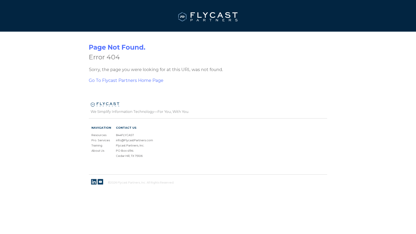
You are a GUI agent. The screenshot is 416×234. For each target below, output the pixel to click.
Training (96, 145)
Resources (98, 135)
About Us (97, 150)
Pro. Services (100, 140)
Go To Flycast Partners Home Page (126, 80)
